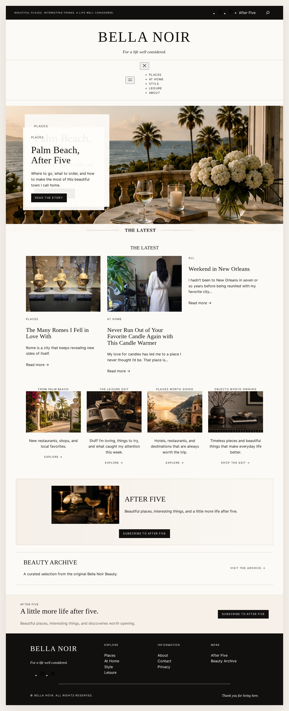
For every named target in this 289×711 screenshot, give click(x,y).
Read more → (37, 364)
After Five (219, 655)
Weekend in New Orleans (219, 269)
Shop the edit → (235, 462)
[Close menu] (144, 66)
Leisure (110, 672)
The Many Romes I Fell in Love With (57, 333)
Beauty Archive (224, 661)
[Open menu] (130, 80)
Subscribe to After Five (144, 533)
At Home (114, 319)
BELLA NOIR (144, 37)
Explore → (53, 456)
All (191, 258)
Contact (164, 661)
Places (32, 319)
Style (108, 667)
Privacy (164, 667)
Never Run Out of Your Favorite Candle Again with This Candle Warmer (140, 336)
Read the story (49, 197)
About (163, 655)
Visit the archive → (248, 568)
